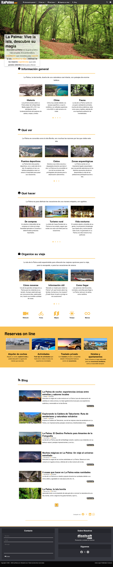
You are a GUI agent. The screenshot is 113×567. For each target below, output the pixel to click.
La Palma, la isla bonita (54, 489)
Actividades (43, 353)
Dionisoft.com (24, 563)
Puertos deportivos (30, 161)
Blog (75, 2)
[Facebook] (83, 515)
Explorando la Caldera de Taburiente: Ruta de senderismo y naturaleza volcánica (65, 415)
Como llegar (82, 285)
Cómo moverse (30, 285)
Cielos (56, 161)
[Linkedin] (90, 515)
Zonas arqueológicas (82, 161)
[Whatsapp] (93, 515)
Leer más (90, 406)
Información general (30, 2)
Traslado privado (69, 353)
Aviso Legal (98, 563)
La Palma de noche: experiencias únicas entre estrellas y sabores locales (65, 393)
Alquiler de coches (17, 353)
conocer (34, 56)
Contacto (110, 563)
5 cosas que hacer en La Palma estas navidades (66, 472)
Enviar (8, 556)
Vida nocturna (82, 221)
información (11, 56)
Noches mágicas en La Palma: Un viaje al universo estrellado (67, 454)
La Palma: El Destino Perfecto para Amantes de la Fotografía (67, 434)
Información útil (56, 285)
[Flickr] (88, 553)
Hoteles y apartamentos (95, 355)
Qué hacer (52, 2)
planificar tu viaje (19, 59)
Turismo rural (56, 221)
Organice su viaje (64, 2)
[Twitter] (86, 515)
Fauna (82, 100)
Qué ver (42, 2)
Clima (56, 100)
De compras (31, 221)
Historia (31, 100)
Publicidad (104, 563)
